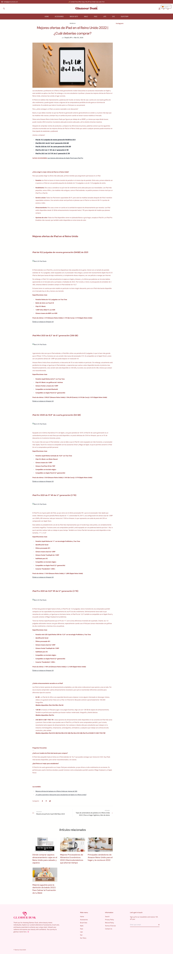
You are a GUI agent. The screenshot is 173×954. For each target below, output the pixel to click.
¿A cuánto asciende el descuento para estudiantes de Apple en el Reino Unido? (61, 794)
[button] (167, 8)
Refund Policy (109, 923)
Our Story (124, 16)
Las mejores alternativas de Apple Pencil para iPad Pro (65, 158)
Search (107, 916)
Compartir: (35, 801)
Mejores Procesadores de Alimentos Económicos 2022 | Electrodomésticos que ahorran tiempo (71, 858)
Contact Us (108, 929)
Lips (104, 16)
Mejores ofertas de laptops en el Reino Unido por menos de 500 (56, 791)
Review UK (72, 23)
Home (47, 16)
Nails (86, 16)
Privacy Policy (109, 920)
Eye (113, 16)
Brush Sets (74, 16)
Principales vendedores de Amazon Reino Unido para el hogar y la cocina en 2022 (100, 857)
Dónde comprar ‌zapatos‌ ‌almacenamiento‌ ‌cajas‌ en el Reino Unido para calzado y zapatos (44, 858)
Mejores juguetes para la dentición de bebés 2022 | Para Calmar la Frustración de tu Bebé (44, 889)
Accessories (59, 16)
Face (95, 16)
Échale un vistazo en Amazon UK (43, 321)
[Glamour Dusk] (86, 9)
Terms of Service (110, 926)
